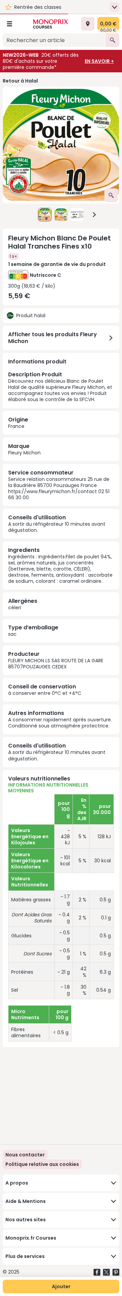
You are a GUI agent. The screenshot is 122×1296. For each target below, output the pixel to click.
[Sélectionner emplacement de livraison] (88, 24)
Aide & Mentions (25, 1201)
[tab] (61, 145)
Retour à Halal (20, 81)
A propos (16, 1183)
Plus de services (25, 1256)
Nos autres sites (25, 1219)
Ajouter (61, 1286)
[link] (42, 1164)
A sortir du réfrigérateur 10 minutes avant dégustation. (56, 527)
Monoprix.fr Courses (30, 1238)
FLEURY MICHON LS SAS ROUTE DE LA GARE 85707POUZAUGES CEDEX (55, 664)
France (16, 426)
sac (12, 634)
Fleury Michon (24, 453)
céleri (14, 608)
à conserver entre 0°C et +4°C (44, 693)
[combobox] (54, 40)
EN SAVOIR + (99, 61)
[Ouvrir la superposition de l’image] (111, 195)
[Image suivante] (94, 214)
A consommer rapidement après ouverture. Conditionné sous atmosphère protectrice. (60, 723)
